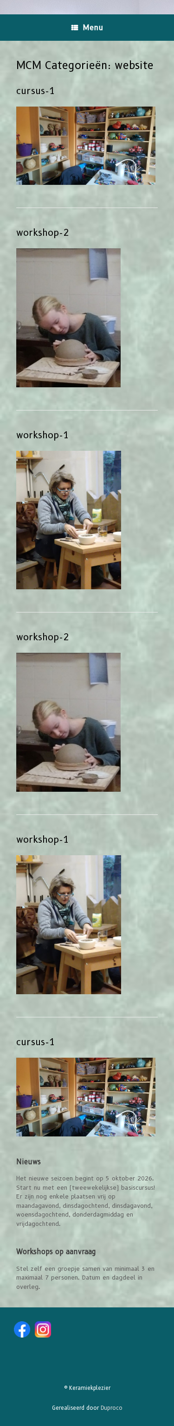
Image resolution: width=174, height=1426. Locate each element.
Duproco (111, 1408)
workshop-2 (42, 232)
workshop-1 (42, 435)
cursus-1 (35, 90)
